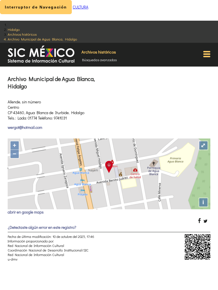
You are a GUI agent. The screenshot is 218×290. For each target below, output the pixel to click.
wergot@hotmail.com (25, 127)
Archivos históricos (22, 34)
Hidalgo (14, 29)
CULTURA (80, 7)
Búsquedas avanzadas (99, 59)
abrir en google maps (26, 212)
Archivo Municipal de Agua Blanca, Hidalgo (42, 39)
